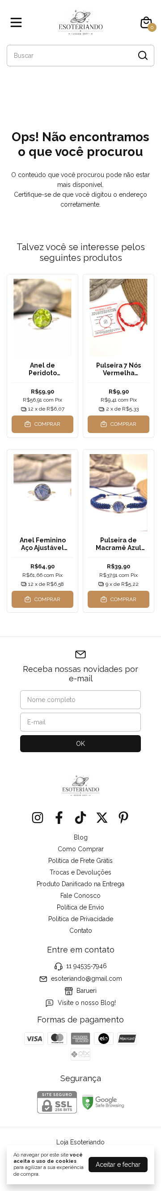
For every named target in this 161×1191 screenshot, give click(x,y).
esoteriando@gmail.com (86, 978)
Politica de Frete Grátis (80, 860)
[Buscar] (142, 55)
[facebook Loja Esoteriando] (59, 817)
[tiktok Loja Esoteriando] (80, 817)
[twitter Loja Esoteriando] (102, 817)
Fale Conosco (80, 895)
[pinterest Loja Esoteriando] (123, 817)
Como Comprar (81, 849)
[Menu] (18, 22)
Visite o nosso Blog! (87, 1003)
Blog (81, 837)
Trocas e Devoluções (80, 872)
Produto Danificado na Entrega (80, 884)
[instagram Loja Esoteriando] (37, 817)
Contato (80, 930)
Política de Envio (80, 907)
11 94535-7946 (86, 966)
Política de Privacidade (80, 918)
